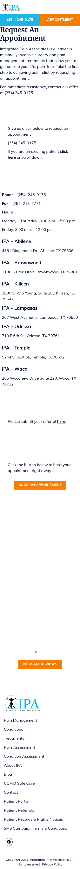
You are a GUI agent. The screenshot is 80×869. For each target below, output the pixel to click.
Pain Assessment (19, 748)
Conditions (13, 730)
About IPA (13, 766)
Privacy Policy (52, 864)
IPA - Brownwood (21, 263)
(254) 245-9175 (20, 20)
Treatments (14, 739)
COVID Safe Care (19, 784)
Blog (8, 775)
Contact (11, 793)
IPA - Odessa (16, 327)
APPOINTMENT (60, 20)
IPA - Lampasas (19, 308)
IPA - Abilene (16, 242)
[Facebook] (9, 842)
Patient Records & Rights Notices (33, 820)
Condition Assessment (24, 757)
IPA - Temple (16, 348)
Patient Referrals (19, 811)
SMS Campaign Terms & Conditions (35, 829)
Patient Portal (16, 802)
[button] (74, 7)
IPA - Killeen (15, 284)
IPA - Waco (14, 369)
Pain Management (20, 721)
